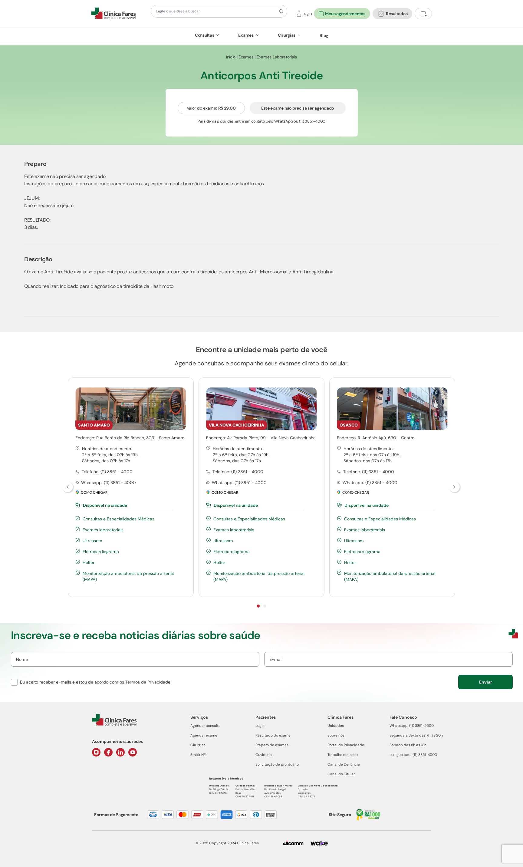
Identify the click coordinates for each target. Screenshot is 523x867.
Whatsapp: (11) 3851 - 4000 (108, 482)
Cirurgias (286, 35)
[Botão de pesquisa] (280, 11)
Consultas (204, 35)
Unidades (335, 725)
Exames (245, 35)
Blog (324, 35)
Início (230, 57)
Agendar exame (203, 735)
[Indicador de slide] (258, 606)
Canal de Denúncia (343, 764)
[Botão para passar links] (455, 487)
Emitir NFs (198, 754)
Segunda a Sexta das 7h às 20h (416, 735)
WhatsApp (283, 121)
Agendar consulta (205, 725)
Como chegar (94, 492)
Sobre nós (335, 735)
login (308, 13)
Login (260, 725)
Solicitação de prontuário (277, 764)
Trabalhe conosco (342, 754)
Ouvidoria (263, 754)
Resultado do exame (273, 735)
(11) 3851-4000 (312, 121)
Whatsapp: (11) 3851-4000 (412, 725)
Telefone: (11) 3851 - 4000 (107, 471)
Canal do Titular (341, 774)
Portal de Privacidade (345, 745)
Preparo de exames (271, 745)
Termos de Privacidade (147, 682)
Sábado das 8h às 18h (408, 745)
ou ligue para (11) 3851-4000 (413, 754)
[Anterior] (68, 487)
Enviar (485, 682)
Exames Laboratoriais (277, 57)
